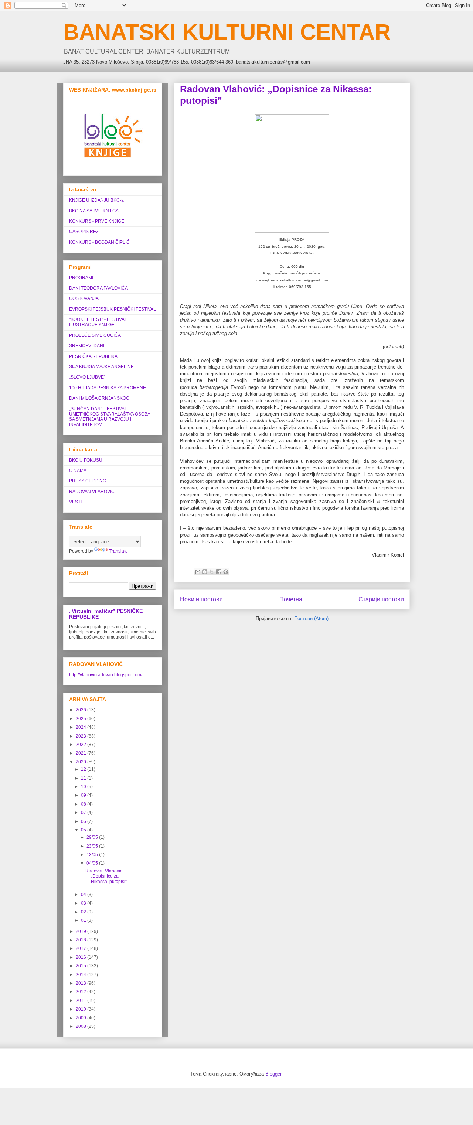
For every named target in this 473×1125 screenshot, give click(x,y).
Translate (118, 551)
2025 (81, 718)
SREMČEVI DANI (86, 345)
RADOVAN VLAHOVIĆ (92, 491)
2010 (81, 1009)
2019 (81, 931)
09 (84, 795)
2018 (81, 940)
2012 (81, 991)
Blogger (273, 1074)
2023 (81, 736)
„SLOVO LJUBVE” (87, 377)
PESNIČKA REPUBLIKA (93, 356)
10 (84, 786)
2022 (81, 744)
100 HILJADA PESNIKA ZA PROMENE (107, 387)
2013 (81, 983)
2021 (81, 753)
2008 (81, 1026)
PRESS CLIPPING (87, 480)
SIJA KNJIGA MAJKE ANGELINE (101, 366)
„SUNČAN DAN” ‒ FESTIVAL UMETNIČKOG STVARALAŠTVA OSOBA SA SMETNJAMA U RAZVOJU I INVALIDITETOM (109, 416)
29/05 (92, 837)
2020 (81, 762)
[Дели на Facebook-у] (218, 571)
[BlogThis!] (204, 571)
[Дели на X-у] (211, 571)
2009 (81, 1017)
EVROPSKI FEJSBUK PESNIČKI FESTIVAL (112, 309)
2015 (81, 965)
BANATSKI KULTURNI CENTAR (227, 32)
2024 (81, 727)
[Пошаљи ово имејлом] (197, 571)
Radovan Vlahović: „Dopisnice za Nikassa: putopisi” (106, 876)
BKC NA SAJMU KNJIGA (94, 210)
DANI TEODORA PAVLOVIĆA (98, 288)
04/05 (92, 863)
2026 (81, 709)
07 (84, 812)
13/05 (92, 854)
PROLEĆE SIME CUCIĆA (95, 335)
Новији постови (201, 599)
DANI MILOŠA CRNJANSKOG (99, 398)
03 (84, 903)
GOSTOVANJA (84, 298)
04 (84, 894)
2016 (81, 957)
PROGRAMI (81, 277)
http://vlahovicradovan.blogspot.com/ (105, 674)
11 (84, 778)
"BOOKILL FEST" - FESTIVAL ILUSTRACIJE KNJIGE (98, 322)
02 (84, 911)
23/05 (92, 846)
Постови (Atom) (311, 618)
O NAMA (77, 470)
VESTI (75, 502)
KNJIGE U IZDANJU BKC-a (96, 200)
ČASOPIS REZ (84, 231)
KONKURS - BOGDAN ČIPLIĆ (99, 242)
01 (84, 920)
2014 (81, 974)
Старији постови (381, 599)
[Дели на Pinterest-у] (225, 571)
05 (84, 829)
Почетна (290, 599)
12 (84, 769)
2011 (81, 1000)
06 (84, 821)
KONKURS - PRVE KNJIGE (96, 221)
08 (84, 804)
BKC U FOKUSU (85, 460)
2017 (81, 948)
